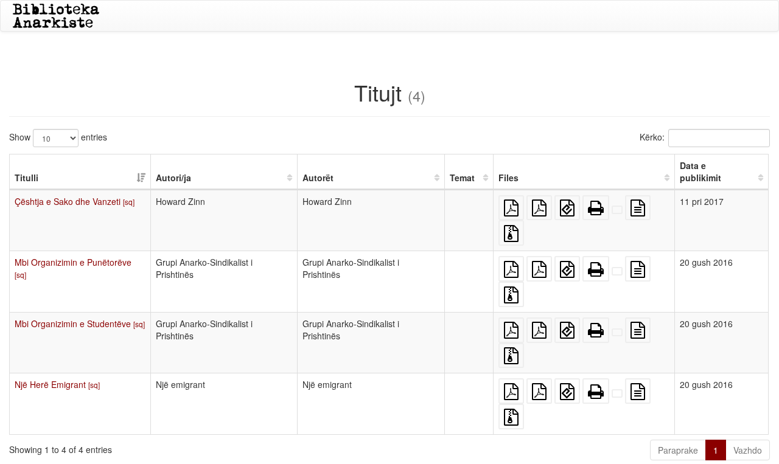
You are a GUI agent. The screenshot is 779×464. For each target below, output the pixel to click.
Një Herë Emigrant (57, 384)
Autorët (318, 177)
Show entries (58, 136)
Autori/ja (173, 177)
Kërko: (652, 136)
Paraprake (678, 450)
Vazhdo (747, 450)
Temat (462, 177)
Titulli (26, 177)
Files (508, 177)
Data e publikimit (700, 171)
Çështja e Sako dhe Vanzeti (74, 201)
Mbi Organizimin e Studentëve (80, 323)
